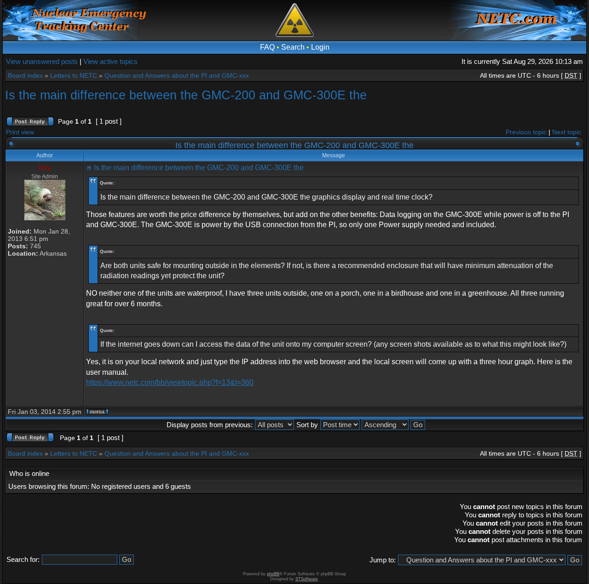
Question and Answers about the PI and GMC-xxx (176, 75)
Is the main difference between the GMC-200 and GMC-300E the (186, 95)
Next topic (566, 132)
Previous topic (526, 132)
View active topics (110, 61)
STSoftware (306, 579)
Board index (25, 75)
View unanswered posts (42, 61)
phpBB (273, 574)
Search (293, 47)
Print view (20, 132)
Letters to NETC (73, 75)
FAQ (267, 47)
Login (320, 47)
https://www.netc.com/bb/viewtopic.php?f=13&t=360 (170, 382)
